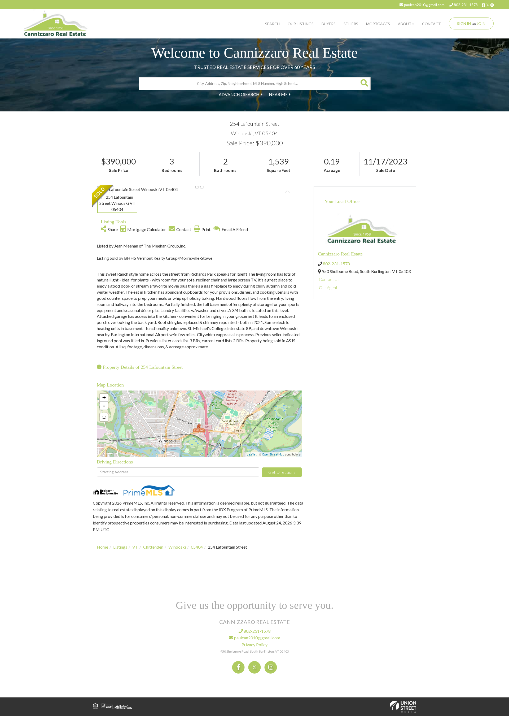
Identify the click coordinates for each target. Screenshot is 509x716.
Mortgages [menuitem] (378, 23)
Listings (120, 546)
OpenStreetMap (273, 454)
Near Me (278, 94)
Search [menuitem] (272, 23)
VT (135, 546)
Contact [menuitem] (431, 23)
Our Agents (329, 287)
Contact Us (329, 279)
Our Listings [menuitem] (301, 23)
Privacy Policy (254, 644)
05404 (197, 546)
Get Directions (281, 472)
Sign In (464, 23)
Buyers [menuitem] (329, 23)
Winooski (177, 546)
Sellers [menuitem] (351, 23)
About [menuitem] (404, 23)
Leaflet (252, 454)
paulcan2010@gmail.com (424, 4)
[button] (364, 83)
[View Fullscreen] (104, 417)
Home (102, 546)
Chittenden (153, 546)
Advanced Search (239, 94)
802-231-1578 (465, 4)
